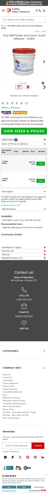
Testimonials (8, 380)
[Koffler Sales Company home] (19, 10)
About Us (6, 374)
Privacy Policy (8, 386)
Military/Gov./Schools (11, 398)
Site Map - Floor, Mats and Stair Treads (19, 412)
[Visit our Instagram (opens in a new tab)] (35, 457)
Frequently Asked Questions (14, 403)
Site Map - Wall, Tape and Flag (16, 415)
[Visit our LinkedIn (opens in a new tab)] (42, 457)
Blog (4, 395)
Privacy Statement (10, 383)
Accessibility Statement (12, 392)
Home (3, 25)
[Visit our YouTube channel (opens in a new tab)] (5, 457)
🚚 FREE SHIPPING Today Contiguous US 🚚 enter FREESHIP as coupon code (24, 2)
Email (37, 31)
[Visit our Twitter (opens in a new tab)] (20, 457)
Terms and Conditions (12, 406)
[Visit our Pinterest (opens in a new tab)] (27, 457)
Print (44, 31)
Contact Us (7, 377)
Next (44, 61)
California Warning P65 (10, 205)
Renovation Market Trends (14, 400)
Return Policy (8, 409)
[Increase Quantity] (45, 159)
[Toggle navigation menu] (3, 10)
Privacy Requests (10, 389)
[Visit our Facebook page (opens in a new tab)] (12, 457)
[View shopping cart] (43, 10)
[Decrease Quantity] (37, 159)
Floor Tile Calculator (11, 418)
